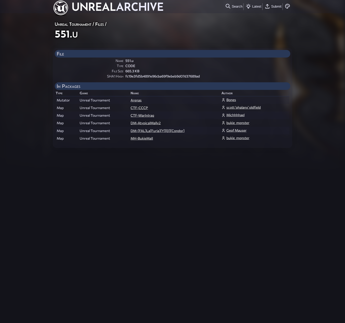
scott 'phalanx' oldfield (243, 107)
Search (237, 6)
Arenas (136, 100)
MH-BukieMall (142, 138)
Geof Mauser (236, 130)
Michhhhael (235, 115)
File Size (117, 71)
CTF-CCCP (139, 108)
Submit (276, 6)
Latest (256, 6)
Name (119, 61)
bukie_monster (237, 123)
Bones (231, 100)
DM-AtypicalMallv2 (146, 123)
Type (120, 66)
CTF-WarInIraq (142, 115)
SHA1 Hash (115, 76)
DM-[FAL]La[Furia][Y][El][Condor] (157, 131)
